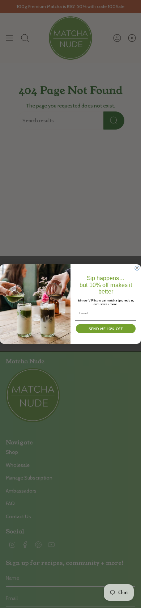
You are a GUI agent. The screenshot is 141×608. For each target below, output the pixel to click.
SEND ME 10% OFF (106, 328)
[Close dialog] (137, 268)
